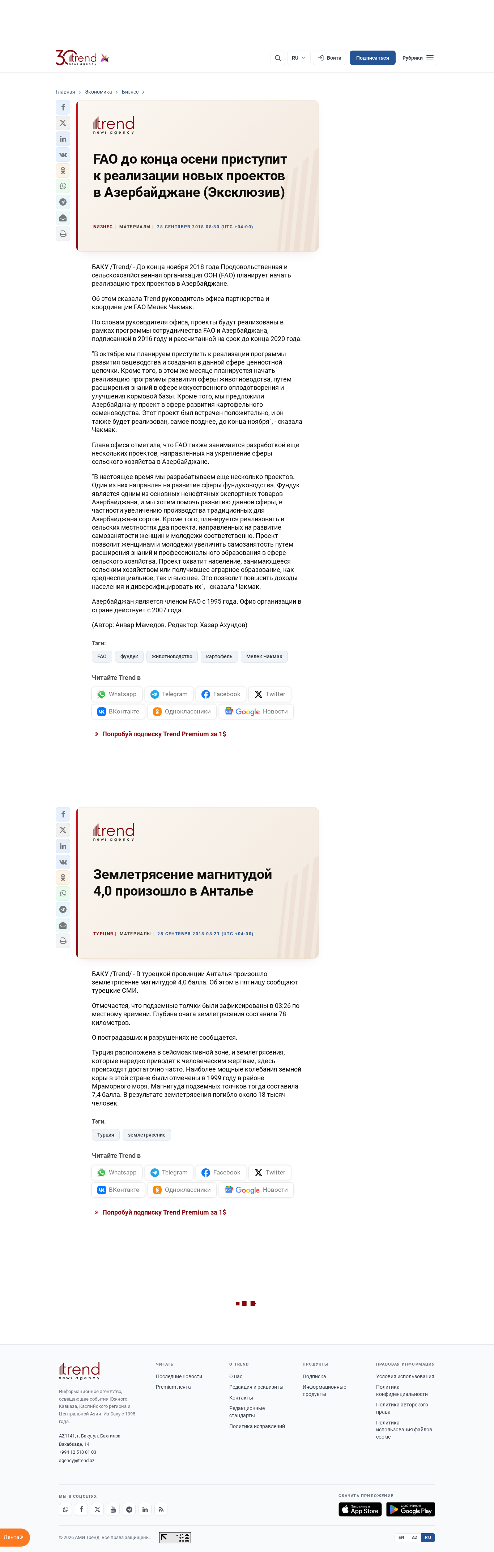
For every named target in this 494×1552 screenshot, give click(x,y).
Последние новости (179, 1376)
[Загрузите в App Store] (360, 1509)
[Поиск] (278, 58)
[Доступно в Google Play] (410, 1509)
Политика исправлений (257, 1426)
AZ (415, 1537)
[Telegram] (129, 1509)
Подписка (314, 1376)
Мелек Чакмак (264, 656)
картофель (219, 656)
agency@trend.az (76, 1460)
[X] (97, 1509)
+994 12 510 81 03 (77, 1452)
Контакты (241, 1398)
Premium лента (173, 1387)
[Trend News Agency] (79, 1371)
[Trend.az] (82, 58)
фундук (129, 656)
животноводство (172, 656)
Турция (105, 1135)
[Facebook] (81, 1509)
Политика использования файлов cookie (404, 1430)
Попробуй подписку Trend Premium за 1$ (163, 734)
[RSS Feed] (160, 1509)
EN (401, 1537)
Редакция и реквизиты (256, 1387)
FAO (102, 656)
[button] (63, 107)
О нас (235, 1376)
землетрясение (147, 1135)
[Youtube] (113, 1509)
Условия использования (405, 1376)
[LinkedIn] (145, 1509)
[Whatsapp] (65, 1509)
